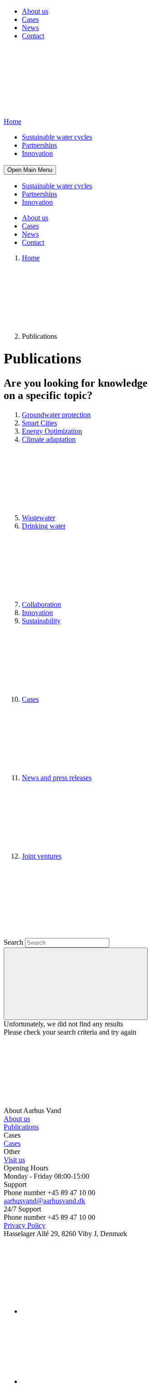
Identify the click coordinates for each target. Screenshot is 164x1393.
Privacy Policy (25, 1225)
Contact (33, 36)
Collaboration (41, 604)
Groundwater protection (56, 415)
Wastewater (38, 518)
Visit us (14, 1160)
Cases (30, 19)
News (30, 27)
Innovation (37, 153)
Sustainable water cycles (57, 137)
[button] (30, 170)
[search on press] (76, 984)
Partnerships (39, 145)
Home (31, 258)
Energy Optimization (52, 431)
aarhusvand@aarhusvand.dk (44, 1201)
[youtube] (90, 1381)
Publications (21, 1127)
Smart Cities (39, 423)
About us (35, 11)
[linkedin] (90, 1311)
